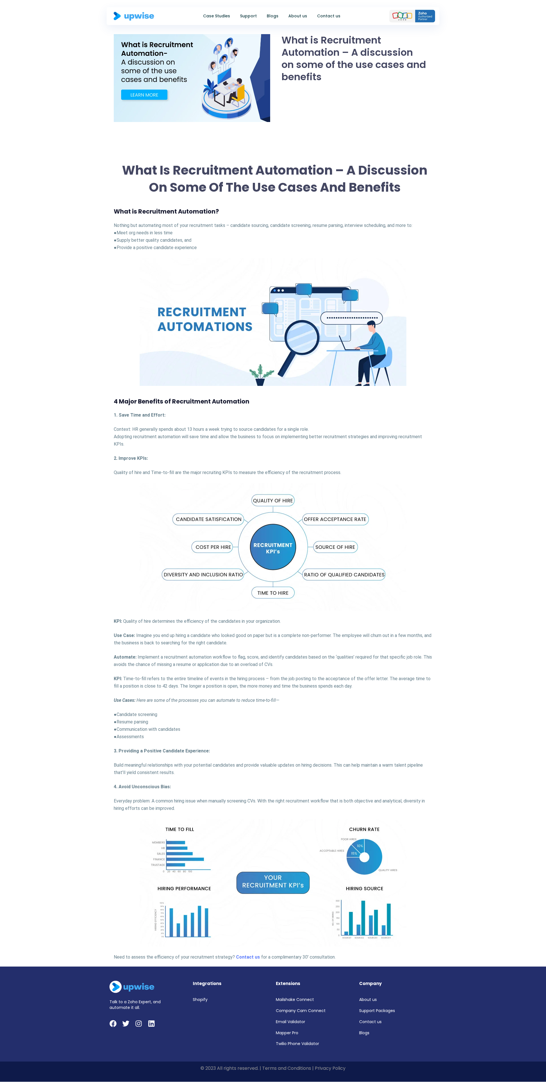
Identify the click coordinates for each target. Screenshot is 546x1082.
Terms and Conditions (286, 1068)
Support (248, 16)
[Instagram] (138, 1023)
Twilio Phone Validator (297, 1043)
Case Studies (216, 16)
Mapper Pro (287, 1033)
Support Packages (377, 1010)
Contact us (328, 16)
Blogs (272, 16)
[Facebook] (113, 1023)
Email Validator (290, 1022)
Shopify (200, 999)
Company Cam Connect (301, 1010)
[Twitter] (125, 1023)
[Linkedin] (151, 1023)
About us (297, 16)
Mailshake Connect (295, 999)
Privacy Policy (330, 1068)
